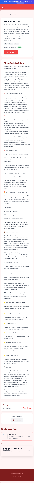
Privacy (14, 476)
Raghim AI (12, 434)
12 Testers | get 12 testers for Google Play (13, 449)
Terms (20, 476)
